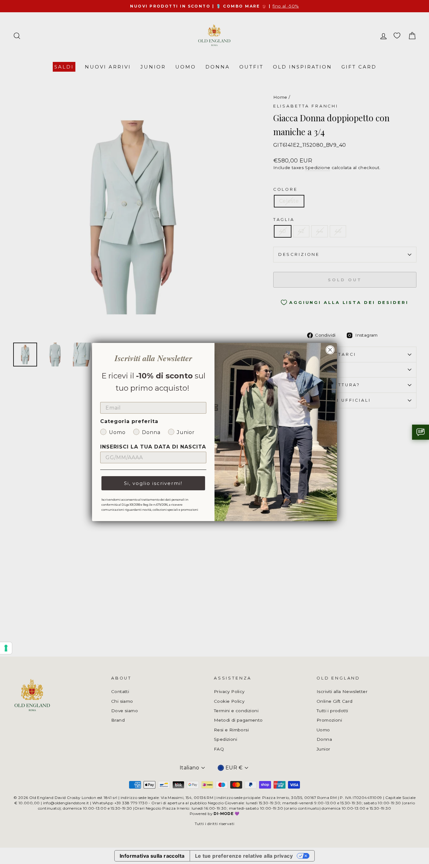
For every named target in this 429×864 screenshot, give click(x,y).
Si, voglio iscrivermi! (153, 483)
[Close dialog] (330, 350)
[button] (420, 432)
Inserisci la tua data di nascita (153, 447)
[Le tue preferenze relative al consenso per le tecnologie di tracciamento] (6, 648)
